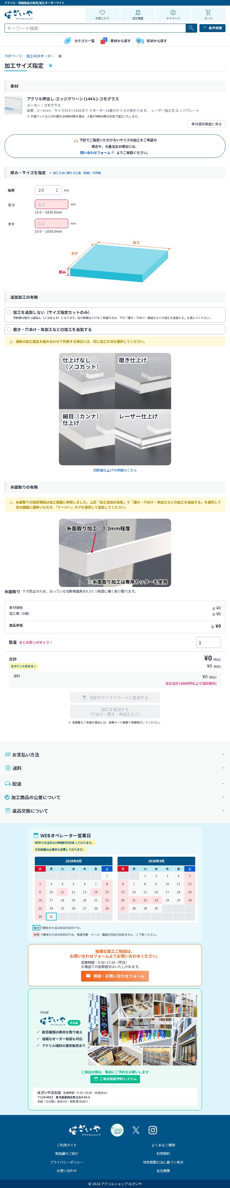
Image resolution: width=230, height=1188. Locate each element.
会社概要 (163, 1170)
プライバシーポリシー (67, 1162)
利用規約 (163, 1153)
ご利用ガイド (67, 1144)
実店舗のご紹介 (67, 1153)
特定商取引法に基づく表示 (163, 1162)
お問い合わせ (67, 1170)
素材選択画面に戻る (207, 123)
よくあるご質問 (163, 1144)
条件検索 (215, 27)
